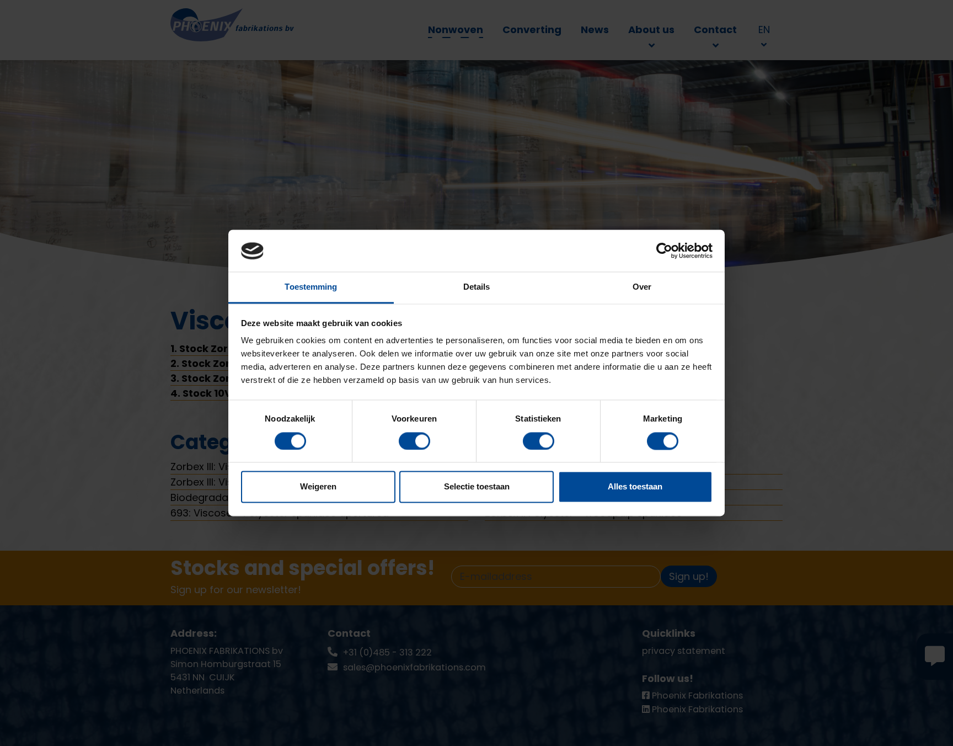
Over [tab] (642, 287)
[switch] (414, 441)
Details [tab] (476, 287)
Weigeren (318, 487)
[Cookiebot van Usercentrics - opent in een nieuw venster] (664, 251)
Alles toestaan (635, 487)
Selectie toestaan (477, 487)
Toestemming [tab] (311, 287)
